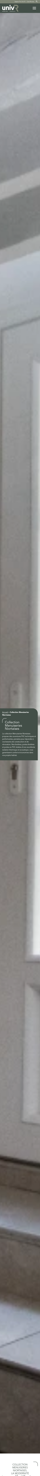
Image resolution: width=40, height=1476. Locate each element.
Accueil (5, 712)
